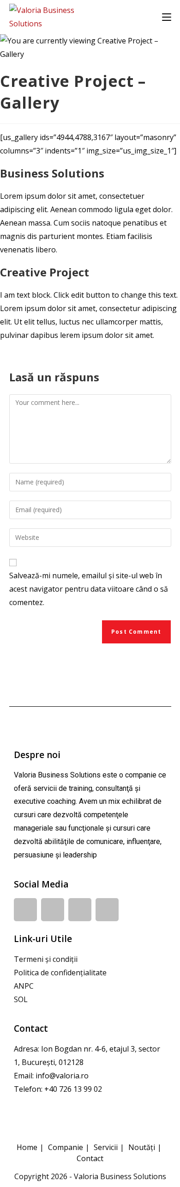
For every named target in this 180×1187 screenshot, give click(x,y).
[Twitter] (107, 909)
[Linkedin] (52, 909)
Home (27, 1147)
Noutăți (141, 1147)
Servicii (106, 1147)
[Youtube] (79, 909)
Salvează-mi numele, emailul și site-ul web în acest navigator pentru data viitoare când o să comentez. (88, 588)
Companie (65, 1147)
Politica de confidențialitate (60, 972)
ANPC (24, 986)
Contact (90, 1158)
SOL (21, 999)
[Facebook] (25, 909)
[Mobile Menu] (166, 16)
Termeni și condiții (46, 959)
